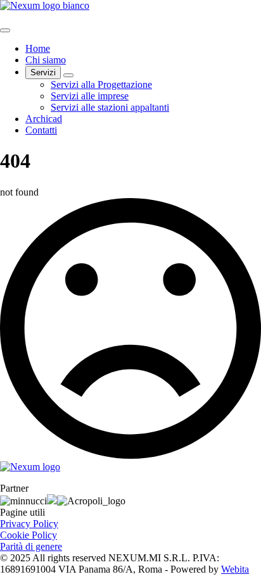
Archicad (43, 118)
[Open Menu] (5, 30)
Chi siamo (45, 59)
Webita (235, 569)
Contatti (41, 130)
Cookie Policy (28, 535)
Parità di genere (31, 546)
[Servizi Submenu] (68, 75)
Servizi (43, 72)
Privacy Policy (29, 523)
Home (37, 48)
